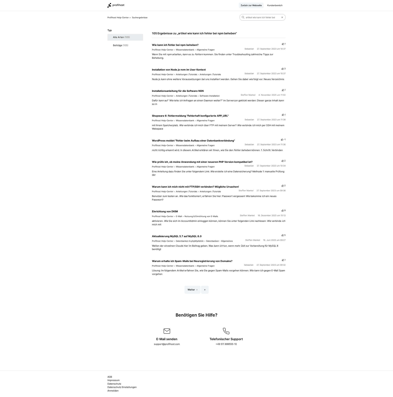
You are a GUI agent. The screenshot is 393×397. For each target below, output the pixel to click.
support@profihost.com (167, 344)
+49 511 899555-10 (226, 344)
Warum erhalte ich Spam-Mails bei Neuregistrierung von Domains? (192, 261)
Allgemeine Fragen (206, 49)
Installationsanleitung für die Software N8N (178, 90)
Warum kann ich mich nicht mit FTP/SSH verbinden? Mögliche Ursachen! (195, 186)
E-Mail (179, 216)
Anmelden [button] (113, 390)
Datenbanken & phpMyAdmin (190, 241)
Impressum (113, 380)
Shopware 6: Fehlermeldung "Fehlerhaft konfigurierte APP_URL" (190, 115)
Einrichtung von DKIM (165, 211)
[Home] (115, 5)
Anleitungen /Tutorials (186, 74)
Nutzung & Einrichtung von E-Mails (201, 216)
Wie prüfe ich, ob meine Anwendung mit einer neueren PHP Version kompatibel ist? (202, 161)
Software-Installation (210, 96)
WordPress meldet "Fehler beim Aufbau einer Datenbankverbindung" (193, 140)
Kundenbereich (274, 5)
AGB (109, 376)
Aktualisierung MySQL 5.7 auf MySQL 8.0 (177, 236)
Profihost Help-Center (118, 17)
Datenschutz (114, 383)
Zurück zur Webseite (251, 5)
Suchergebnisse (140, 17)
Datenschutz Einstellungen (122, 387)
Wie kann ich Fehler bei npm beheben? (175, 44)
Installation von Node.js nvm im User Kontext (179, 69)
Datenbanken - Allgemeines (219, 241)
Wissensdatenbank (185, 49)
